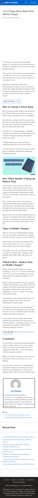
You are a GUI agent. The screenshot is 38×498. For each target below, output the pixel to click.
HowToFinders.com (15, 485)
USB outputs (20, 244)
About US (6, 480)
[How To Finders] (10, 2)
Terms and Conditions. (19, 482)
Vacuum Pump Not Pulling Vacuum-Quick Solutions (19, 437)
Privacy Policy (30, 480)
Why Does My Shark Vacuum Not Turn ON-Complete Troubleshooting (16, 445)
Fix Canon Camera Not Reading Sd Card (17, 415)
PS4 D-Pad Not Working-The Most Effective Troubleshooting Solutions (16, 455)
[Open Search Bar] (26, 2)
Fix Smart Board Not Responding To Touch (18, 417)
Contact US (14, 480)
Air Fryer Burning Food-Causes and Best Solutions (18, 464)
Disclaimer (22, 480)
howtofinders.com (9, 397)
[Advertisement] (19, 41)
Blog (6, 412)
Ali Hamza (16, 391)
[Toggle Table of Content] (18, 101)
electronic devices (15, 271)
